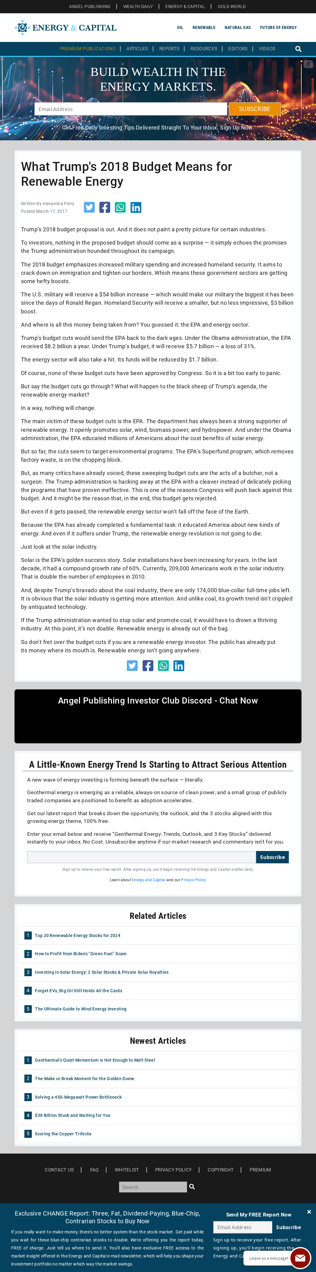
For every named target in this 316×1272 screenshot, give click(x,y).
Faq (94, 1170)
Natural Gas (238, 27)
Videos (267, 49)
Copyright (221, 1170)
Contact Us (59, 1170)
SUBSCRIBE (255, 109)
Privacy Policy (193, 880)
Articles (137, 49)
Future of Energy (278, 27)
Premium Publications (87, 49)
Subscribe (272, 857)
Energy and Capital (148, 880)
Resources (203, 49)
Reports (169, 49)
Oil (180, 27)
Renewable (204, 27)
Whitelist (127, 1170)
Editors (237, 49)
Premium (260, 1170)
